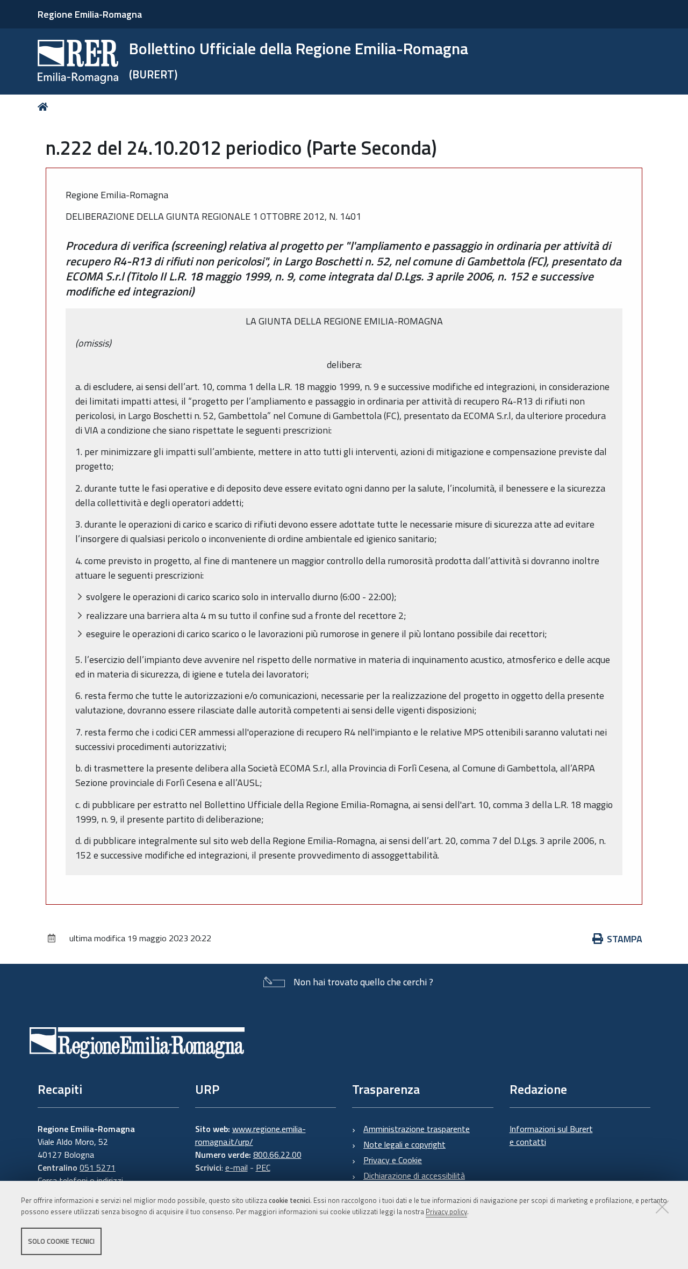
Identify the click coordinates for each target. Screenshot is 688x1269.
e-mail (236, 1167)
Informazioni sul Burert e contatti (551, 1135)
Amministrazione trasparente (416, 1128)
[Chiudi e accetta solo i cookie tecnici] (662, 1206)
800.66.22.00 (277, 1154)
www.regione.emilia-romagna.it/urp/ (250, 1135)
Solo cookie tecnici (61, 1241)
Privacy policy (446, 1211)
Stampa (624, 939)
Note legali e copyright (404, 1144)
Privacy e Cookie (392, 1159)
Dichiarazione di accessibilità (414, 1175)
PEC (263, 1167)
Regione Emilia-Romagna (90, 14)
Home (45, 106)
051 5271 (98, 1167)
